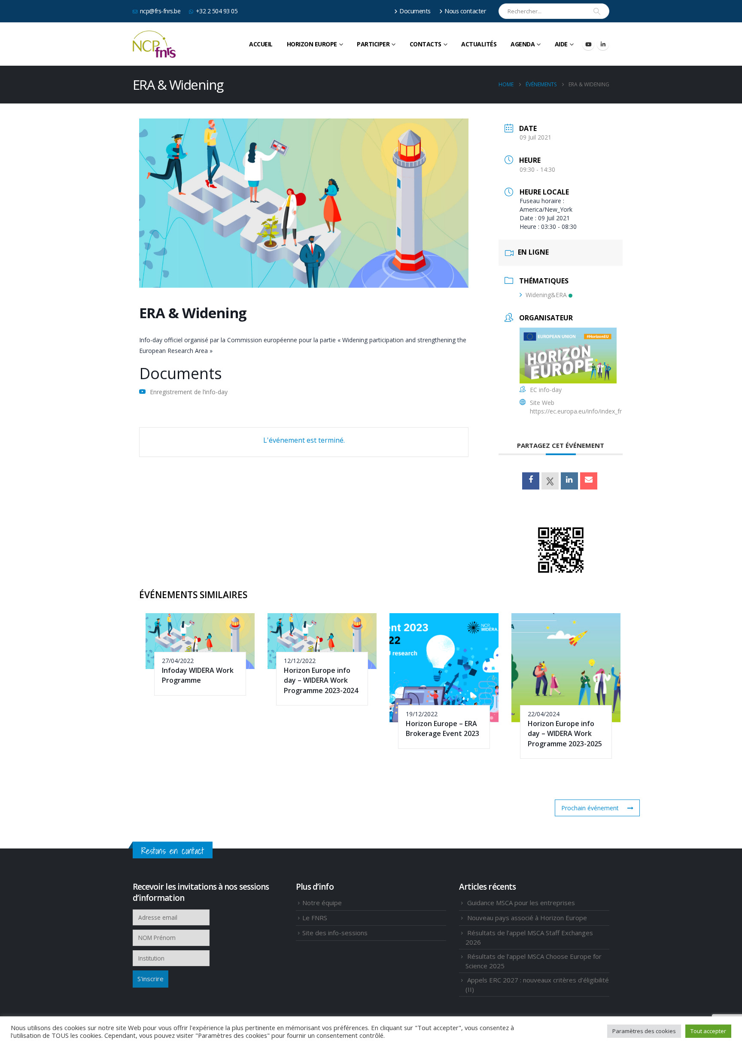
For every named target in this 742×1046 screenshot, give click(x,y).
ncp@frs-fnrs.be (160, 11)
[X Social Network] (550, 481)
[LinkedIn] (603, 44)
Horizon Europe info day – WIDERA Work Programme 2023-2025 (565, 733)
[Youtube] (588, 44)
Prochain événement (590, 808)
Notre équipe (322, 902)
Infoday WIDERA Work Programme (198, 675)
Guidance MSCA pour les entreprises (521, 902)
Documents (415, 11)
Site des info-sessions (335, 932)
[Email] (588, 481)
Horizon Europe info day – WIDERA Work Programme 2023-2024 (321, 680)
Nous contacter (465, 11)
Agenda (523, 44)
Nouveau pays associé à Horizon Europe (527, 917)
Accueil (261, 44)
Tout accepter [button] (708, 1031)
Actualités (478, 44)
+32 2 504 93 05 (217, 11)
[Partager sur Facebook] (530, 481)
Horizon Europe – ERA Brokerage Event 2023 (442, 728)
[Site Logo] (154, 44)
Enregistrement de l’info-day (189, 392)
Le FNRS (314, 917)
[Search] (597, 11)
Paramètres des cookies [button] (644, 1031)
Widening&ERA (546, 295)
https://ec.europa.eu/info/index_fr (576, 411)
